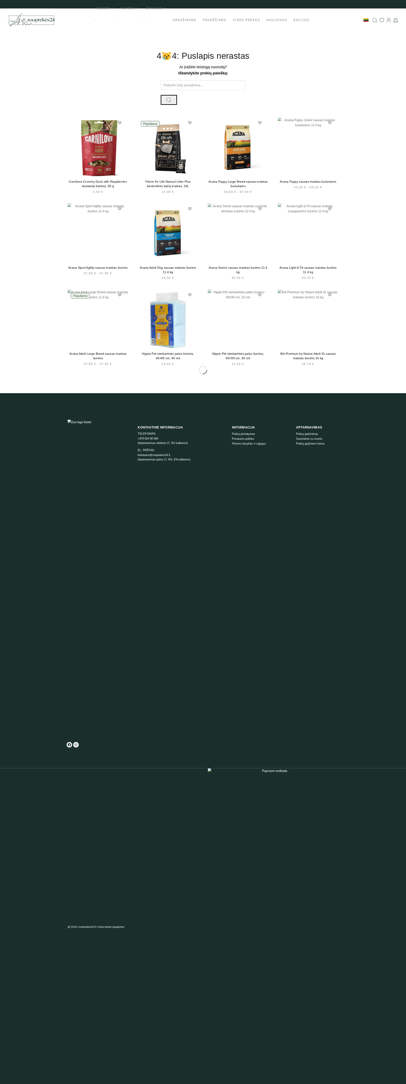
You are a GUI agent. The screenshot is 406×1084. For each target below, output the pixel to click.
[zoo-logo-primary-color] (31, 20)
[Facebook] (69, 744)
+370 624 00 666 (148, 438)
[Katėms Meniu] (119, 20)
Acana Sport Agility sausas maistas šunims (98, 267)
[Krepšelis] (395, 20)
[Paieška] (374, 20)
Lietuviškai (354, 19)
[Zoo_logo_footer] (86, 578)
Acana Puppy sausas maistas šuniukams (308, 181)
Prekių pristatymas (243, 433)
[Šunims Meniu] (94, 20)
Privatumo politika (243, 438)
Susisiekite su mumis (309, 438)
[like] (381, 20)
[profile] (388, 20)
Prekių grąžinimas (307, 433)
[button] (120, 122)
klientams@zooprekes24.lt (154, 455)
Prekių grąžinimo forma (310, 443)
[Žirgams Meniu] (144, 20)
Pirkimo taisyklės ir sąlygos (249, 443)
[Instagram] (76, 744)
